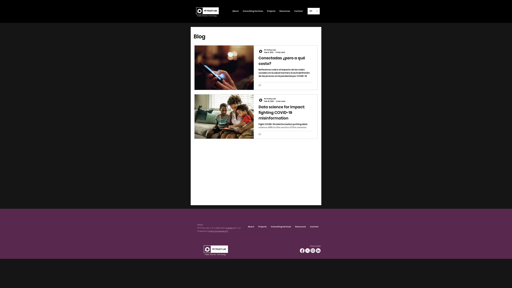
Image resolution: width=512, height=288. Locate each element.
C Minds (229, 228)
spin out (237, 228)
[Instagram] (313, 250)
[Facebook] (302, 250)
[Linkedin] (318, 250)
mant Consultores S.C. (218, 231)
